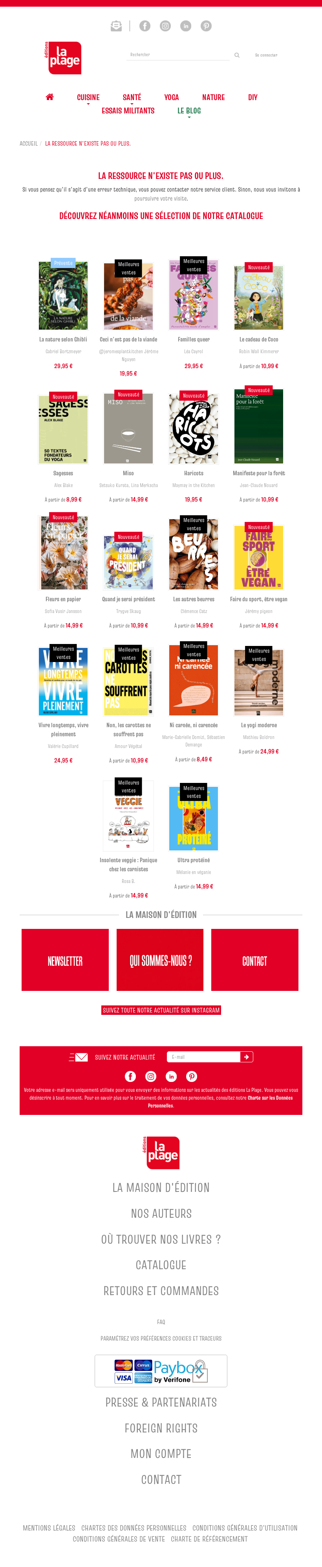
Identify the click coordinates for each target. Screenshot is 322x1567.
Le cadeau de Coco (259, 339)
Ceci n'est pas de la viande (128, 339)
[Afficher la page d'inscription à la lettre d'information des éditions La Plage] (120, 25)
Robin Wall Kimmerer (259, 351)
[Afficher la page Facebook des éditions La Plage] (144, 25)
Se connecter (266, 55)
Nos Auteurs (161, 1213)
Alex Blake (63, 485)
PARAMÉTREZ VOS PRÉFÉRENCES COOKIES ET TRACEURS (161, 1338)
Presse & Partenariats (161, 1402)
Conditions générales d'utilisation (245, 1528)
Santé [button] (132, 97)
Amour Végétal (128, 746)
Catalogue (161, 1264)
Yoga (172, 97)
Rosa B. (128, 881)
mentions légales (49, 1528)
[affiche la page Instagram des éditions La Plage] (150, 1075)
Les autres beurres (193, 599)
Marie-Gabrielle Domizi (183, 737)
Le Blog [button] (189, 110)
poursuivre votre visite (160, 198)
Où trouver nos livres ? (161, 1239)
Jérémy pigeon (259, 611)
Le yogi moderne (259, 725)
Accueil (29, 143)
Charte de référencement (209, 1539)
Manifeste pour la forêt (259, 473)
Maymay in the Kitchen (193, 485)
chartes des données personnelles (134, 1528)
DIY (252, 97)
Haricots (193, 473)
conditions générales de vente (119, 1539)
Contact (161, 1479)
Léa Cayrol (193, 351)
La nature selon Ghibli (63, 339)
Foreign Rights (161, 1428)
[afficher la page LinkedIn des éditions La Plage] (171, 1075)
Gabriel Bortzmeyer (63, 351)
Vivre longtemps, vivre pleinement (63, 729)
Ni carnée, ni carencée (194, 725)
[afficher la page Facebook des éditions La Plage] (130, 1075)
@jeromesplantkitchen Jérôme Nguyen (128, 355)
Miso (128, 473)
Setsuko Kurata (113, 485)
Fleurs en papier (63, 599)
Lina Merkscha (144, 485)
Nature (213, 97)
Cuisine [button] (88, 97)
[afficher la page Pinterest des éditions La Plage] (191, 1075)
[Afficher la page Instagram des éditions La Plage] (165, 25)
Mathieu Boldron (258, 737)
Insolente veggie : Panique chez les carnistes (128, 864)
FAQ (161, 1321)
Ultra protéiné (193, 860)
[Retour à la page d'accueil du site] (62, 58)
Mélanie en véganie (193, 872)
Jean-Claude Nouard (259, 485)
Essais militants (128, 110)
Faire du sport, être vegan (258, 599)
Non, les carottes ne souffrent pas (128, 729)
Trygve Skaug (128, 611)
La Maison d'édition (161, 1187)
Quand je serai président (128, 599)
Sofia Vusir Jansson (63, 611)
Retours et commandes (161, 1290)
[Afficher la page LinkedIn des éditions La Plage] (185, 25)
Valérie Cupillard (63, 746)
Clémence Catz (194, 611)
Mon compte (161, 1453)
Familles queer (194, 339)
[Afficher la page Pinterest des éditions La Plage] (206, 25)
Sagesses (63, 473)
